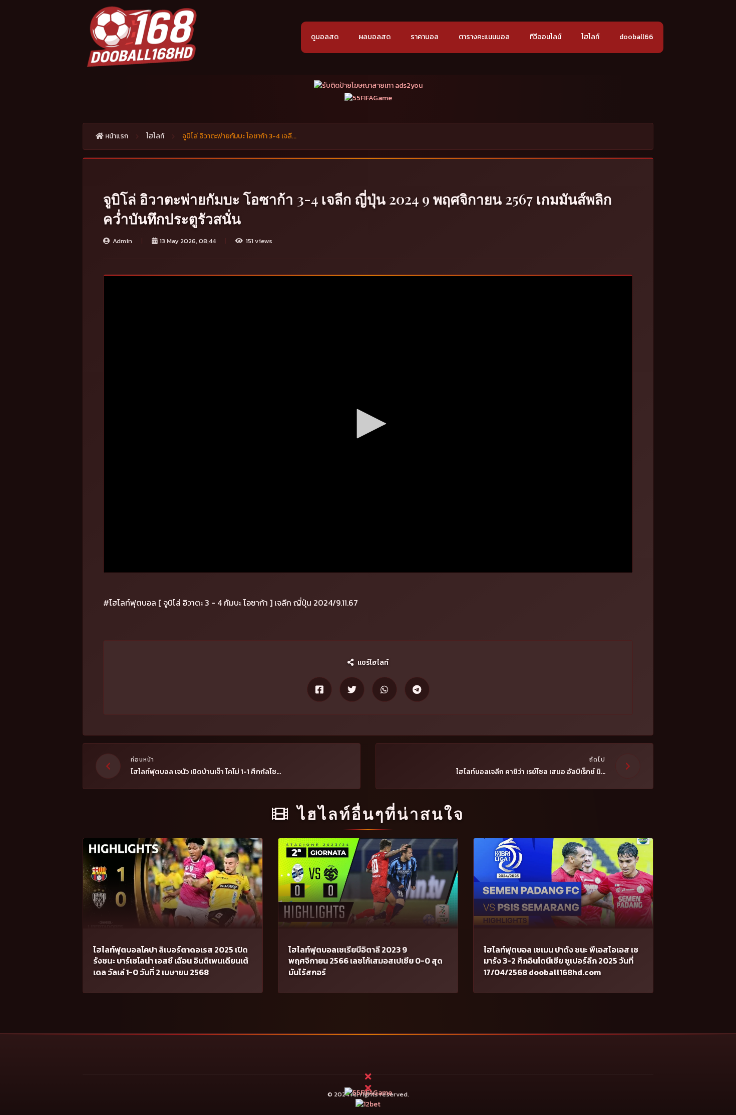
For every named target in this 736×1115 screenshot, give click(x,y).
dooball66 (636, 37)
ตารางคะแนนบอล (484, 37)
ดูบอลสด (324, 37)
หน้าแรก (116, 136)
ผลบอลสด (374, 37)
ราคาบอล (425, 37)
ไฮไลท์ (590, 37)
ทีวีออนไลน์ (545, 37)
